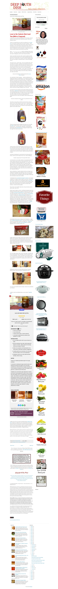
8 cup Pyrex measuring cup (18, 192)
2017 (32, 539)
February (33, 567)
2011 (32, 573)
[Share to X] (24, 440)
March (33, 566)
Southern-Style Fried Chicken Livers (21, 526)
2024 (32, 529)
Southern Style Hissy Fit (22, 442)
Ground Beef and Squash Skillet (20, 580)
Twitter (21, 469)
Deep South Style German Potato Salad (37, 563)
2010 (32, 575)
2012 (32, 572)
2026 (32, 526)
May (32, 554)
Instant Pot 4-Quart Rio (39, 263)
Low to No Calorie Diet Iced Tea (36, 561)
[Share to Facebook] (25, 440)
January (33, 569)
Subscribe (41, 22)
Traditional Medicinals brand (17, 220)
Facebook (30, 468)
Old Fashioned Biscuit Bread (20, 561)
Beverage (14, 442)
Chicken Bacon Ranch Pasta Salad (37, 557)
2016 (32, 540)
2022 (32, 532)
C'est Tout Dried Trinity (39, 224)
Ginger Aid (30, 221)
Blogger (31, 586)
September (33, 549)
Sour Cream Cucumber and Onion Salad (38, 560)
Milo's (12, 125)
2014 (32, 543)
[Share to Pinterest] (26, 440)
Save (10, 296)
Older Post (31, 445)
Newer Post (12, 445)
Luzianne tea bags (21, 194)
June (32, 553)
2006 (32, 579)
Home (22, 445)
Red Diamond (18, 127)
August (33, 550)
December (33, 544)
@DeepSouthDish (19, 413)
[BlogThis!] (23, 440)
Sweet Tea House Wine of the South (41, 132)
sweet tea (16, 90)
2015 (32, 542)
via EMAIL (16, 468)
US (18, 328)
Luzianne (30, 201)
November (33, 546)
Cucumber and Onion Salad (35, 558)
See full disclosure (27, 449)
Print (22, 309)
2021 (32, 533)
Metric (21, 328)
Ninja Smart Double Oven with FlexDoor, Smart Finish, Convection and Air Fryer (41, 314)
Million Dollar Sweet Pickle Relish (20, 532)
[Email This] (22, 440)
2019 (32, 536)
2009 (32, 576)
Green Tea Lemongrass (23, 222)
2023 (32, 530)
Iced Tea (17, 442)
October (33, 547)
